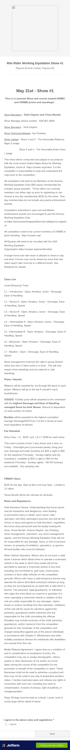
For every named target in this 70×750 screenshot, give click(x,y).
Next (52, 733)
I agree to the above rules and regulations (29, 719)
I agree (12, 724)
